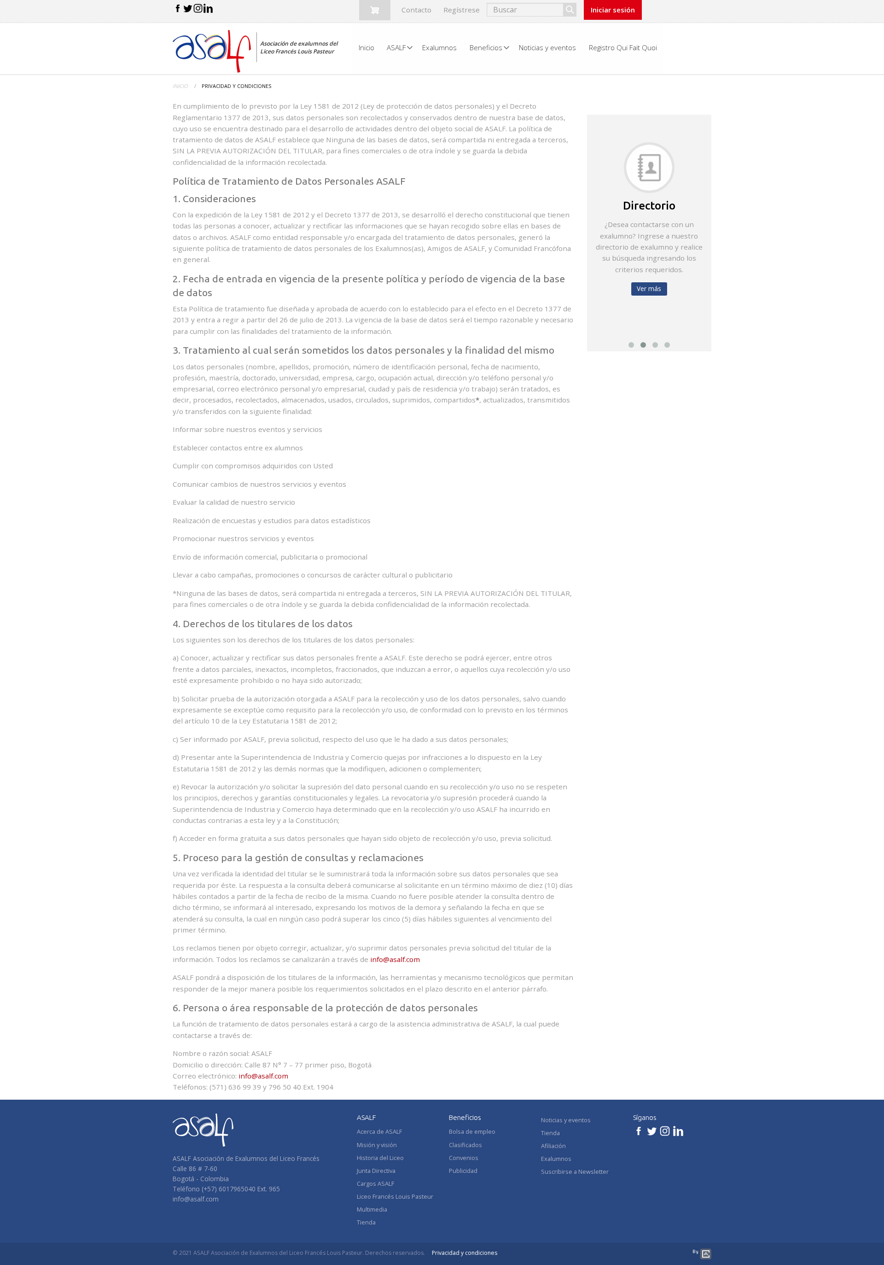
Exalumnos (556, 1158)
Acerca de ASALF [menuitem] (379, 1131)
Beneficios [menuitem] (486, 47)
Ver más (649, 288)
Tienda (550, 1133)
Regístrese (461, 9)
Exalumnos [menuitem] (439, 47)
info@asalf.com (395, 959)
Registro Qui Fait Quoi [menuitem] (623, 47)
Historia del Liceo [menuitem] (380, 1158)
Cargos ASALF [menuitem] (375, 1183)
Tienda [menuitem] (366, 1222)
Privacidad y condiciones (464, 1253)
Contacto (416, 9)
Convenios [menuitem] (463, 1158)
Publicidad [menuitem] (463, 1170)
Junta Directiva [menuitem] (376, 1170)
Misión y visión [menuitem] (377, 1145)
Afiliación (553, 1146)
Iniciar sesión (613, 9)
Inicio (180, 85)
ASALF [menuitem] (396, 47)
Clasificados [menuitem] (465, 1145)
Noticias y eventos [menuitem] (547, 47)
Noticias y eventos (566, 1120)
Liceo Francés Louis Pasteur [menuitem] (395, 1196)
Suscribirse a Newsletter (575, 1171)
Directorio (649, 205)
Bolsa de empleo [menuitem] (472, 1131)
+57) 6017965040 (230, 1188)
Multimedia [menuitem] (372, 1209)
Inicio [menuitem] (366, 47)
